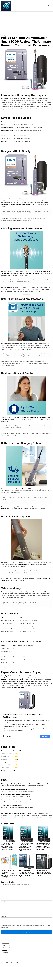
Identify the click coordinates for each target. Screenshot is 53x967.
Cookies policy (6, 947)
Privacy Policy (6, 943)
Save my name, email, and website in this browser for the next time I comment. (26, 926)
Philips (3, 35)
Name (3, 901)
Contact (4, 950)
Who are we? (5, 952)
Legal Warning (6, 945)
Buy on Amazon (44, 736)
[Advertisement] (26, 21)
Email (3, 909)
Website (3, 916)
